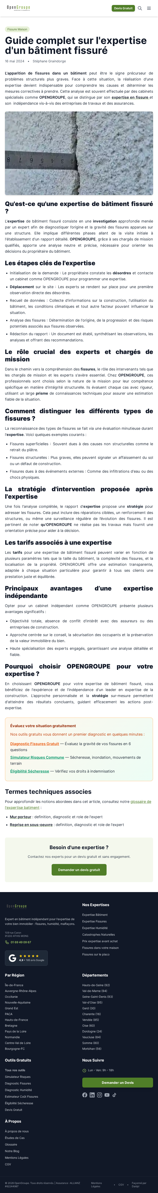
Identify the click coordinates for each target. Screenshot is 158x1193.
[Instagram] (99, 1094)
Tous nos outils (15, 1070)
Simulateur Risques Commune (37, 757)
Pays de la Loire (15, 1031)
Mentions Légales (16, 1157)
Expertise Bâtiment (95, 914)
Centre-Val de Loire (18, 1043)
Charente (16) (91, 1014)
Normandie (12, 1037)
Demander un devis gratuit (79, 870)
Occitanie (11, 996)
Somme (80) (90, 1043)
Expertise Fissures (94, 921)
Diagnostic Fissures (18, 1083)
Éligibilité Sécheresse (29, 771)
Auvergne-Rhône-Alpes (20, 991)
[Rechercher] (140, 8)
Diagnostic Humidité (18, 1090)
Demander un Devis (118, 1083)
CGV (8, 1164)
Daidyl (135, 1186)
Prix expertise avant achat (100, 941)
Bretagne (11, 1025)
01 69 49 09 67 (21, 942)
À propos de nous (17, 1131)
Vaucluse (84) (91, 1037)
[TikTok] (114, 1094)
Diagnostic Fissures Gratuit (34, 744)
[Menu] (149, 8)
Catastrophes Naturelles (98, 934)
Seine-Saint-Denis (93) (97, 996)
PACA (8, 1014)
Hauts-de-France (16, 1019)
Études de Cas (14, 1138)
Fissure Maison (17, 29)
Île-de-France (14, 985)
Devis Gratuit (123, 8)
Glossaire (11, 1144)
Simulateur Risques (17, 1076)
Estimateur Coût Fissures (21, 1096)
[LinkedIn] (92, 1094)
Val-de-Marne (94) (94, 991)
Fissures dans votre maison (100, 947)
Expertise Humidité (95, 928)
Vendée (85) (90, 1019)
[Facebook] (84, 1094)
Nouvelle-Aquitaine (17, 1002)
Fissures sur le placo (95, 954)
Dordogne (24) (92, 1031)
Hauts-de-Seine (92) (96, 985)
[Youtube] (107, 1094)
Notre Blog (12, 1151)
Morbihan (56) (91, 1048)
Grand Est (11, 1008)
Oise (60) (88, 1025)
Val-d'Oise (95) (92, 1002)
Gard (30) (88, 1008)
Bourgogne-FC (15, 1048)
